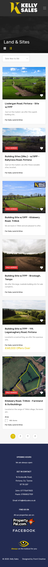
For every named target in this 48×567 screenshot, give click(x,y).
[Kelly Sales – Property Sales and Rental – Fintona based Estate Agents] (24, 12)
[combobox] (16, 59)
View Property (24, 93)
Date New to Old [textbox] (12, 59)
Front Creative (39, 559)
